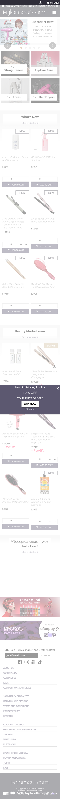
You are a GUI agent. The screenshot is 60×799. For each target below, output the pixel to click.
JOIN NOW (30, 404)
